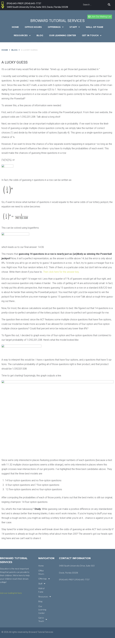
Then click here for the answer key (61, 271)
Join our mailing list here (11, 593)
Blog (14, 50)
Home (4, 50)
